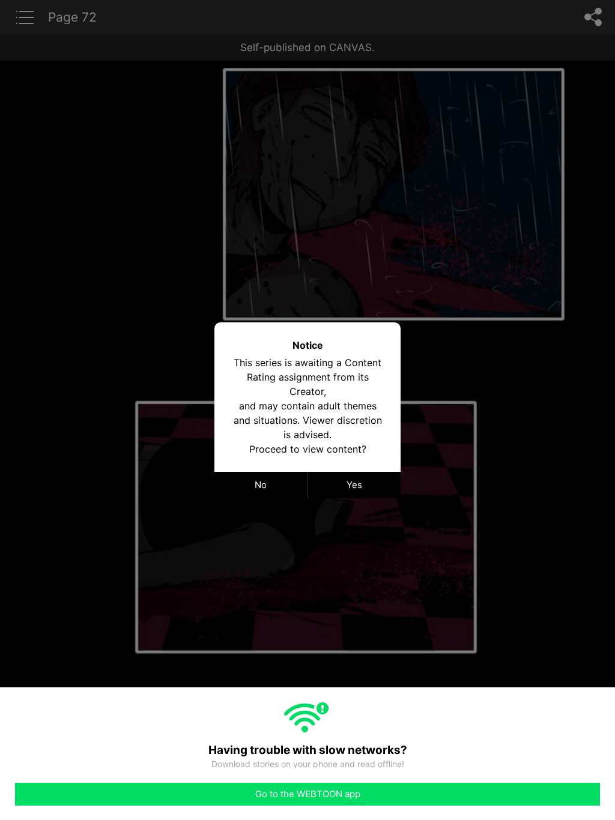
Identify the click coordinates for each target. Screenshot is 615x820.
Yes (354, 484)
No (261, 484)
